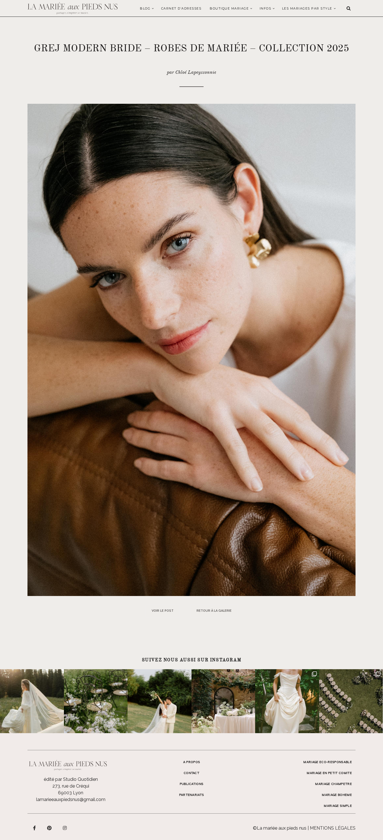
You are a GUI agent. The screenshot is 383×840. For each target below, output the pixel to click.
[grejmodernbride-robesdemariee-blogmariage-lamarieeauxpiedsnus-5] (191, 349)
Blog (145, 8)
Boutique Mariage (229, 8)
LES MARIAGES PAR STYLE (307, 8)
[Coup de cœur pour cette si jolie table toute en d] (223, 701)
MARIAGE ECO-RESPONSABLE (327, 762)
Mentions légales (333, 828)
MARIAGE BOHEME (337, 795)
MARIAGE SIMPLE (338, 806)
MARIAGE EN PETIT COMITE (329, 773)
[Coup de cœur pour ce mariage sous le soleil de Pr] (287, 701)
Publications (192, 784)
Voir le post (163, 611)
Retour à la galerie (214, 611)
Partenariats (191, 795)
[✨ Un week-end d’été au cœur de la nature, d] (160, 701)
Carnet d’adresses (181, 8)
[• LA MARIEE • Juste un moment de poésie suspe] (32, 701)
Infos (265, 8)
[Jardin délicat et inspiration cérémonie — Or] (351, 701)
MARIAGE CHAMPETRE (333, 784)
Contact (191, 773)
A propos (191, 762)
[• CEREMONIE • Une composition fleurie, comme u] (96, 701)
